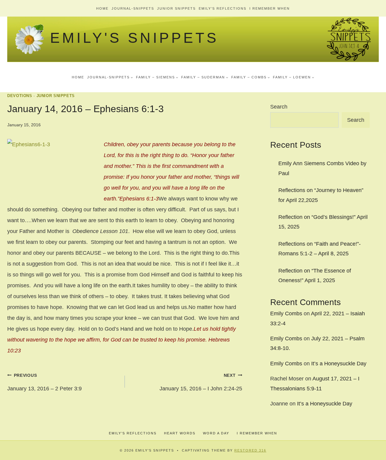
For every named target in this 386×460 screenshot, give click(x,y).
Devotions (19, 96)
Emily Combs (286, 313)
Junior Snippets (176, 8)
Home (102, 8)
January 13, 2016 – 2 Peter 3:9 (44, 382)
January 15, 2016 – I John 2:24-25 (201, 382)
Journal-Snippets (133, 8)
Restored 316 (250, 450)
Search (278, 107)
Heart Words (179, 433)
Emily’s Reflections (222, 8)
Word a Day (216, 433)
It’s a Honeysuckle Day (338, 364)
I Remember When (269, 8)
